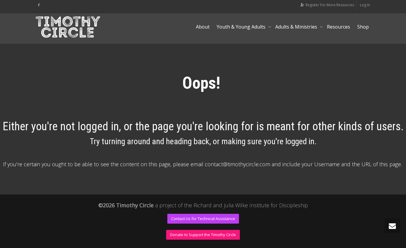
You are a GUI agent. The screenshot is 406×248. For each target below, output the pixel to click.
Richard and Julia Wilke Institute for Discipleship (250, 205)
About (203, 26)
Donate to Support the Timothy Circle (203, 234)
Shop (363, 26)
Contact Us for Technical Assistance (203, 218)
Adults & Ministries (296, 26)
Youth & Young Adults (242, 26)
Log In (365, 4)
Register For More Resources (330, 4)
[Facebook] (39, 5)
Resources (338, 26)
